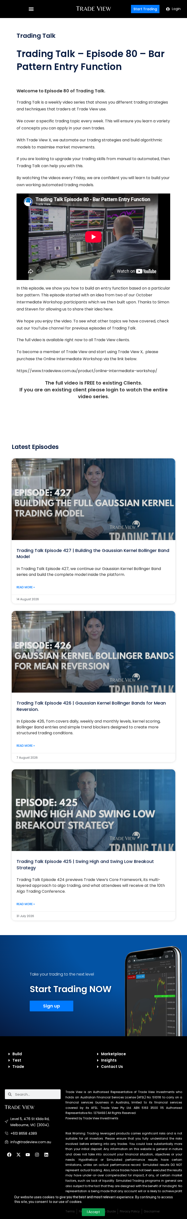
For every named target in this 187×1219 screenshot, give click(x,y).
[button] (31, 9)
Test (16, 1060)
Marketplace (113, 1053)
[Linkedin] (46, 1154)
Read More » (26, 587)
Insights (109, 1060)
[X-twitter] (18, 1154)
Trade (18, 1066)
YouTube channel (47, 328)
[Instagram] (37, 1154)
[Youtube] (27, 1154)
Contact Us (112, 1066)
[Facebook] (9, 1154)
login (112, 389)
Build (17, 1053)
